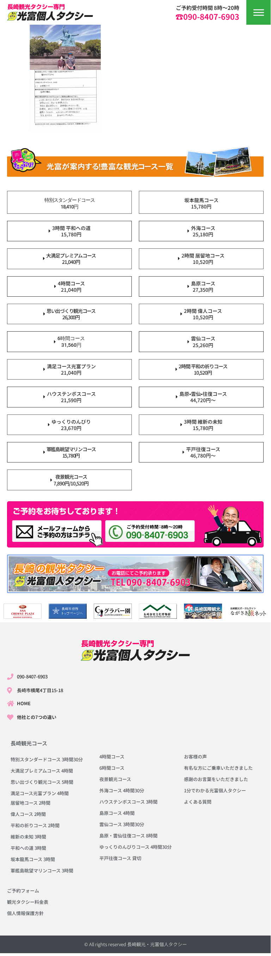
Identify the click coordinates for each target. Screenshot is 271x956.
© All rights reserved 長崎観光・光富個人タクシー (135, 944)
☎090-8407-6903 (207, 16)
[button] (258, 12)
